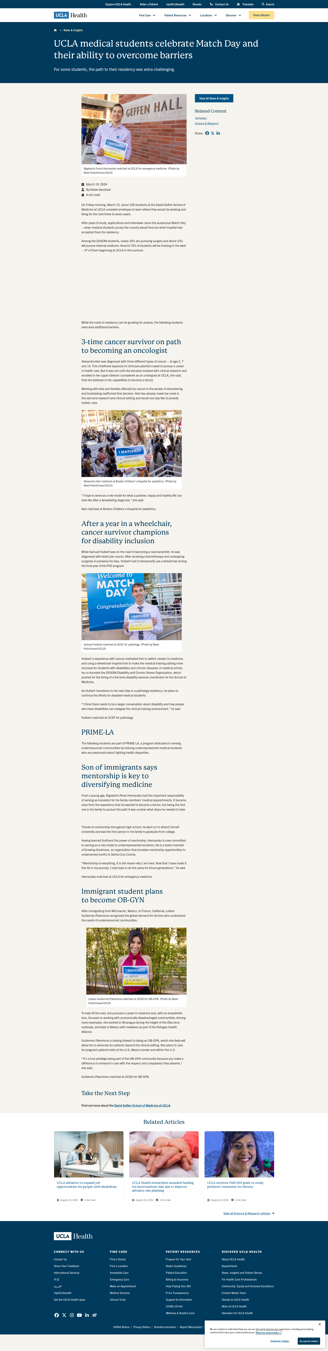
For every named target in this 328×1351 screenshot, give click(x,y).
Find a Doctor (261, 15)
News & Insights (73, 30)
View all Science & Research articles (246, 1213)
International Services (66, 1272)
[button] (119, 4)
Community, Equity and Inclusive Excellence (248, 1286)
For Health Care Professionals (239, 1279)
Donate (197, 4)
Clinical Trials (118, 1299)
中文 (56, 1279)
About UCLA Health (233, 1259)
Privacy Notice (141, 1327)
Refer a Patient (149, 4)
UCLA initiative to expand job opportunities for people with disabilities (87, 1185)
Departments (229, 1266)
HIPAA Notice (121, 1327)
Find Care (145, 15)
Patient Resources (175, 15)
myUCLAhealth (175, 4)
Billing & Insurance (177, 1279)
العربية (57, 1286)
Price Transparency (177, 1292)
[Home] (55, 30)
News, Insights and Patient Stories (242, 1272)
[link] (207, 133)
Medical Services (120, 1292)
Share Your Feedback (66, 1266)
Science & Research (206, 123)
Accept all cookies (309, 1341)
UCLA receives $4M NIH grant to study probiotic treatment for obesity (235, 1185)
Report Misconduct (191, 1327)
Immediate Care (119, 1272)
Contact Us (221, 4)
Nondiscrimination (165, 1327)
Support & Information (179, 1299)
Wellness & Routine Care (180, 1313)
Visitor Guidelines (176, 1266)
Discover (231, 15)
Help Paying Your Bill (178, 1286)
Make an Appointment (123, 1286)
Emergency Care (119, 1279)
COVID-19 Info (174, 1306)
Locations (206, 15)
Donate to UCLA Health (235, 1299)
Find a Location (119, 1266)
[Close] (320, 1324)
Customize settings (279, 1340)
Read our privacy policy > (268, 1332)
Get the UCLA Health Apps (69, 1299)
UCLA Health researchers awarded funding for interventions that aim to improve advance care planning (163, 1186)
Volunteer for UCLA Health (237, 1313)
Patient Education (176, 1272)
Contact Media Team (234, 1292)
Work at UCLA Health (234, 1306)
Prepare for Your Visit (178, 1259)
